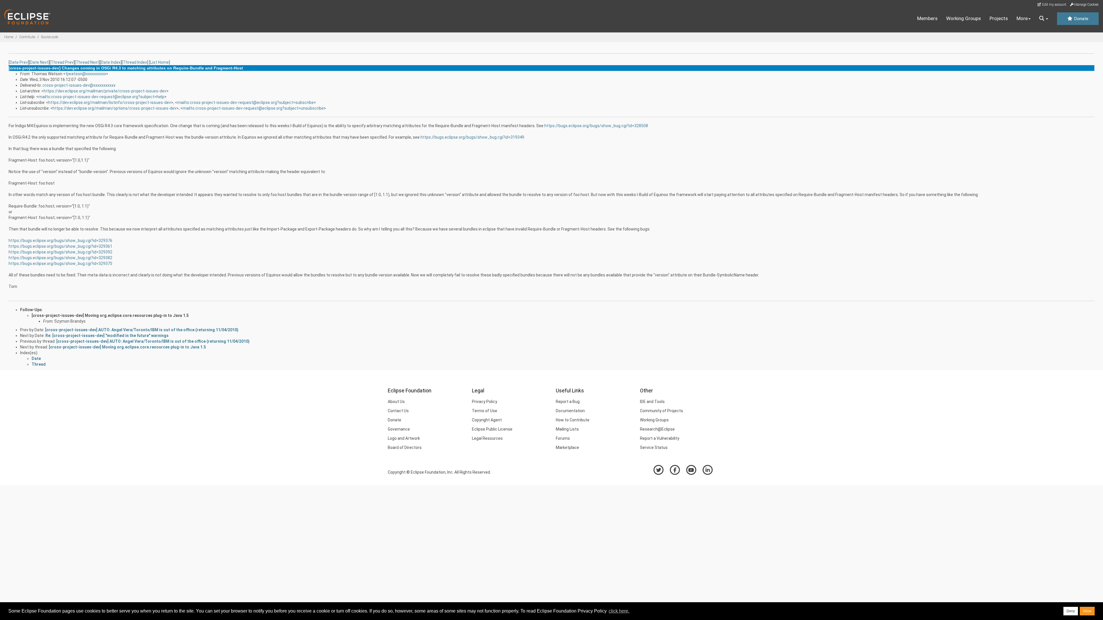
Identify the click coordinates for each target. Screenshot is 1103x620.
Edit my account (1053, 5)
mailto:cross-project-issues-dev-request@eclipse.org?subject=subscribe (245, 102)
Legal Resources (487, 438)
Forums (563, 438)
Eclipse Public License (492, 429)
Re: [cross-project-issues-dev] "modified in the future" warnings (107, 335)
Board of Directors (405, 447)
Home (8, 37)
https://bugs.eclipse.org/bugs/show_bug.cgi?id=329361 (60, 246)
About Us (396, 401)
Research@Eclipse (657, 429)
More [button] (1022, 18)
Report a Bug (568, 401)
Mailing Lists (567, 429)
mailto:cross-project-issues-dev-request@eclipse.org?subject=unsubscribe (253, 108)
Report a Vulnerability (659, 438)
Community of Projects (661, 410)
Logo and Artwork (404, 438)
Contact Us (398, 410)
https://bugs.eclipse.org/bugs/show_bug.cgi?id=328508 (596, 125)
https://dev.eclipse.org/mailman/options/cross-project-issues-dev (114, 108)
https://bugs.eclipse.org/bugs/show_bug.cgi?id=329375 (60, 263)
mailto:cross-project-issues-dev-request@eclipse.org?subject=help (101, 96)
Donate (1080, 18)
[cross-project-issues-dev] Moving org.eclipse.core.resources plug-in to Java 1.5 (110, 315)
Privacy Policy (484, 401)
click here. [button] (619, 611)
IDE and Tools (652, 401)
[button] (1043, 19)
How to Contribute (572, 420)
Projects (999, 18)
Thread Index (135, 62)
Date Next (39, 62)
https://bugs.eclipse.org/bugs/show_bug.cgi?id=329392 (60, 252)
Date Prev (19, 62)
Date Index (111, 62)
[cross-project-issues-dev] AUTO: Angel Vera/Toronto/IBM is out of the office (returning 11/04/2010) (141, 330)
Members (927, 18)
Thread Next (87, 62)
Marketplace (567, 447)
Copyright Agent (487, 420)
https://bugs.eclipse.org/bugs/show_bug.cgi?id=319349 (472, 137)
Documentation (570, 410)
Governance (399, 429)
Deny (1071, 611)
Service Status (654, 447)
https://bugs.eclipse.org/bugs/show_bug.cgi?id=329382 (60, 257)
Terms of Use (484, 410)
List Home (159, 62)
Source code (49, 37)
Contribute (27, 37)
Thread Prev (62, 62)
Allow (1087, 611)
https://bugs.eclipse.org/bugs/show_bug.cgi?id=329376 (60, 240)
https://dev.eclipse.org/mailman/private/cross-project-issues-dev (105, 91)
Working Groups (963, 18)
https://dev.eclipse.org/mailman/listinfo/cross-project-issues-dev (109, 102)
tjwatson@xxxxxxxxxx (85, 73)
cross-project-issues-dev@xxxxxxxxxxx (79, 85)
